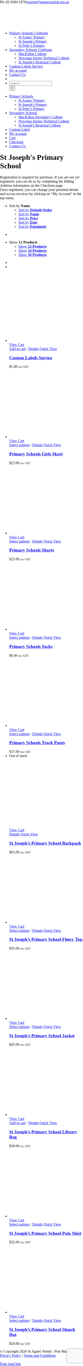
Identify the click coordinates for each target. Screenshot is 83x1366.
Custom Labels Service (30, 357)
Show (32, 246)
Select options (19, 445)
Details (33, 349)
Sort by (35, 210)
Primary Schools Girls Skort (36, 453)
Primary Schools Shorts (31, 550)
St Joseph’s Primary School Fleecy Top (46, 939)
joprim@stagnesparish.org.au (48, 2)
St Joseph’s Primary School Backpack (45, 843)
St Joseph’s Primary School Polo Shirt (45, 1233)
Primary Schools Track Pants (37, 742)
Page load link (10, 1364)
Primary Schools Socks (31, 646)
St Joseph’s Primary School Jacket (41, 1035)
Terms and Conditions (40, 1355)
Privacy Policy (10, 1355)
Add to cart (17, 349)
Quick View (48, 349)
